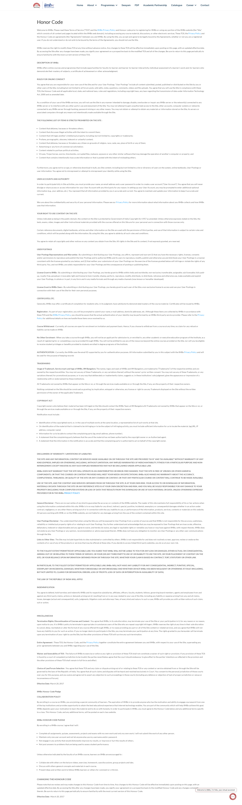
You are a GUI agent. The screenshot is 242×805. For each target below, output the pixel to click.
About (90, 5)
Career (190, 5)
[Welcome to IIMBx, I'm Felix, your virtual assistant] (232, 796)
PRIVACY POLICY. (72, 493)
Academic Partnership (155, 5)
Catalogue (176, 5)
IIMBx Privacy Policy (106, 30)
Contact (205, 5)
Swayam (126, 5)
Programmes (108, 5)
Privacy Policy (194, 33)
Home (80, 5)
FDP (137, 5)
